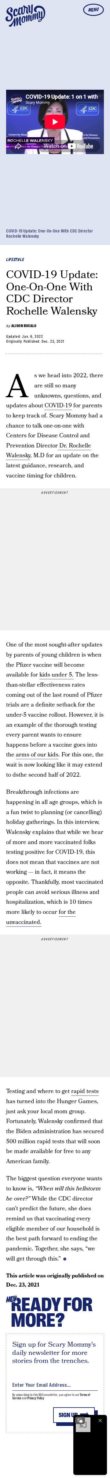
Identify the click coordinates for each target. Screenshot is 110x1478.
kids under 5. (56, 675)
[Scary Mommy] (25, 15)
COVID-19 (58, 406)
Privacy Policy (35, 1398)
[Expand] (80, 1420)
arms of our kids (37, 755)
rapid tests (85, 1091)
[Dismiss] (100, 1420)
